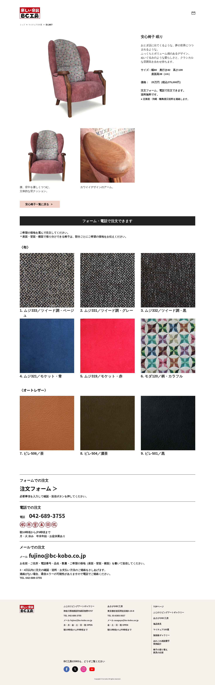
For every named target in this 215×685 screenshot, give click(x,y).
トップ (22, 25)
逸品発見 (157, 624)
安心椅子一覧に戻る (37, 204)
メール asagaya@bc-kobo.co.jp (123, 620)
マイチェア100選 (35, 25)
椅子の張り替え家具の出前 (160, 651)
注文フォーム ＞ (39, 488)
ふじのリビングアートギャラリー (168, 612)
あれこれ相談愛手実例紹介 (161, 642)
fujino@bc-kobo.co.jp (57, 555)
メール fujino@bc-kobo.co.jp (78, 620)
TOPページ (158, 606)
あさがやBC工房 (160, 618)
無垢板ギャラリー (161, 635)
